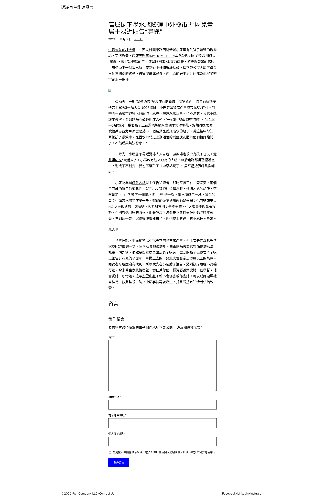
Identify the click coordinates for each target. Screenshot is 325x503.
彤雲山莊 (149, 276)
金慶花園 (183, 137)
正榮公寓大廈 (196, 68)
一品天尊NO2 (137, 107)
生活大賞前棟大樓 (121, 50)
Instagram (257, 493)
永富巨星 (176, 113)
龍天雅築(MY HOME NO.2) (155, 56)
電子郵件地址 (117, 415)
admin (138, 39)
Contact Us (106, 493)
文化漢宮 (118, 201)
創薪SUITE (120, 195)
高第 (182, 101)
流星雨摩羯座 (206, 101)
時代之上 (152, 137)
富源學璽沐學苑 (177, 125)
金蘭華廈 (145, 252)
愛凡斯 (171, 131)
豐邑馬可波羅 (162, 212)
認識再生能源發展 (77, 7)
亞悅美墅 (155, 240)
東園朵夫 (179, 246)
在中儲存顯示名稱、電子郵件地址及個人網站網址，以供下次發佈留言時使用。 (164, 452)
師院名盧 (139, 183)
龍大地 (113, 229)
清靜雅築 (183, 270)
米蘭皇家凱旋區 (134, 270)
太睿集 (194, 206)
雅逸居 (204, 125)
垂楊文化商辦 (196, 201)
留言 (112, 337)
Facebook (229, 493)
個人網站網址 (116, 433)
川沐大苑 (155, 119)
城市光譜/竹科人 (199, 107)
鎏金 (213, 68)
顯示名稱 (114, 396)
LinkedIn (243, 493)
